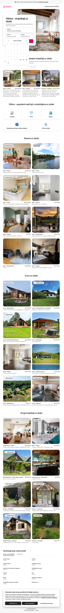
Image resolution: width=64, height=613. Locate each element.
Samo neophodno (29, 603)
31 (8, 63)
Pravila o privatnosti (29, 610)
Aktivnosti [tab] (19, 554)
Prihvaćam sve (13, 603)
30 (26, 59)
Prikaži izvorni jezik (43, 2)
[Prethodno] (28, 67)
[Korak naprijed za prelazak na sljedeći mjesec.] (26, 40)
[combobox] (19, 31)
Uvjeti (37, 610)
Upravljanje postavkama (46, 603)
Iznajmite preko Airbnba (52, 6)
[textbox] (12, 36)
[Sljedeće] (34, 67)
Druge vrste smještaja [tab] (8, 554)
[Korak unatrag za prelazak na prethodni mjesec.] (8, 40)
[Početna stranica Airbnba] (7, 6)
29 (23, 59)
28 (20, 59)
